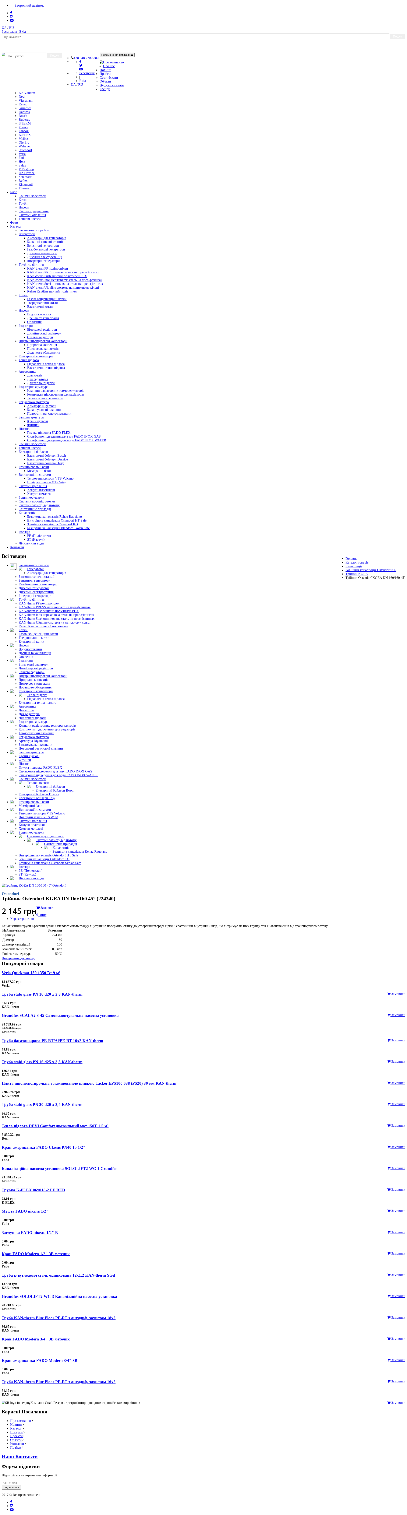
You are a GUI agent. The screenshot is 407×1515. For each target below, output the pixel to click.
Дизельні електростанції (44, 257)
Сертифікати (109, 77)
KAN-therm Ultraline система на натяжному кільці (63, 287)
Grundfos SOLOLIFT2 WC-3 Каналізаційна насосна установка (59, 1296)
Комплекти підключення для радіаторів (55, 394)
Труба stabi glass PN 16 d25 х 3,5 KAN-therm (42, 1062)
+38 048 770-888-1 (87, 58)
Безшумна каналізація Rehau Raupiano (54, 516)
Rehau (23, 104)
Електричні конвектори (36, 356)
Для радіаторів (37, 379)
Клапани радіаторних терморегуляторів (55, 390)
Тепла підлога (29, 360)
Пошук (397, 36)
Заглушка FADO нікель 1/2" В (30, 1232)
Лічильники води (31, 543)
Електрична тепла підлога (46, 367)
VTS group (26, 169)
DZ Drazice (27, 173)
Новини (105, 70)
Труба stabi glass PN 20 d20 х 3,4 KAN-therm (42, 1104)
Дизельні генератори (42, 253)
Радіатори (26, 325)
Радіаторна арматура (33, 387)
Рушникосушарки (31, 497)
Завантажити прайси (34, 230)
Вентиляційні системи (35, 474)
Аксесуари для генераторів (46, 238)
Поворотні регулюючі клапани (49, 413)
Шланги (25, 429)
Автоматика (27, 371)
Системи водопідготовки (37, 501)
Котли (23, 199)
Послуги (16, 1432)
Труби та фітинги (31, 264)
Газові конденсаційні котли (47, 299)
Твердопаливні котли (42, 303)
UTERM (25, 123)
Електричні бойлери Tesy (45, 463)
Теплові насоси (30, 219)
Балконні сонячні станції (45, 241)
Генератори (27, 234)
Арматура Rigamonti (41, 406)
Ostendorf (25, 150)
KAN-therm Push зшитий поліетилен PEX (57, 276)
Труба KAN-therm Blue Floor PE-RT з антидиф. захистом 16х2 (59, 1381)
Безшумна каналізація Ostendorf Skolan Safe (58, 528)
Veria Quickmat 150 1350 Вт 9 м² (31, 973)
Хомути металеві (39, 493)
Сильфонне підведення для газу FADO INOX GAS (64, 436)
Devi (22, 96)
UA (4, 27)
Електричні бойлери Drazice (47, 459)
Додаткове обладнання (43, 352)
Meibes (23, 138)
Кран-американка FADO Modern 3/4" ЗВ (39, 1360)
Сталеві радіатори (40, 337)
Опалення (34, 322)
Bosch (23, 116)
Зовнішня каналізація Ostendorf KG (52, 524)
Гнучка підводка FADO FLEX (49, 432)
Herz (22, 161)
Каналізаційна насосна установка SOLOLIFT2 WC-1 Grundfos (59, 1168)
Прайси (105, 74)
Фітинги (33, 425)
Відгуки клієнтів (112, 85)
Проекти (16, 1436)
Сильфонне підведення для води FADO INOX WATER (66, 440)
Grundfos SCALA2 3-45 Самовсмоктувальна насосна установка (60, 1015)
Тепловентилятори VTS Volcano (50, 478)
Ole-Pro (24, 142)
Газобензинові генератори (46, 249)
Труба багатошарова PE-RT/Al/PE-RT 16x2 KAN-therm (52, 1040)
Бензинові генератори (43, 245)
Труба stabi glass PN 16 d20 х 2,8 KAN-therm (42, 994)
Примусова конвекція (43, 348)
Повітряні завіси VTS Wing (46, 482)
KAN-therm (27, 93)
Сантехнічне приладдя (35, 509)
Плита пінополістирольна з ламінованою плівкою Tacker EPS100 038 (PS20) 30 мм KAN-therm (89, 1083)
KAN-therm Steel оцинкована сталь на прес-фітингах (65, 283)
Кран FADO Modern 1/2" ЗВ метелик (36, 1254)
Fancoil (24, 131)
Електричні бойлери (33, 451)
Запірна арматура (31, 417)
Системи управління (34, 211)
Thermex (25, 188)
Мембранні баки (39, 471)
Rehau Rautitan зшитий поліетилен (52, 291)
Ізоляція (24, 532)
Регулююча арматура (34, 402)
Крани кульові (37, 421)
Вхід (22, 31)
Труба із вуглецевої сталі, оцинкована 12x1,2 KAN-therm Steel (58, 1275)
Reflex (23, 180)
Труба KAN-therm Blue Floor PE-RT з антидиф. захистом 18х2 (59, 1318)
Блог (13, 192)
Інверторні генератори (43, 261)
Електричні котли (40, 306)
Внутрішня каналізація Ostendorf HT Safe (56, 520)
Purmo (23, 127)
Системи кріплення (33, 486)
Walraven (25, 146)
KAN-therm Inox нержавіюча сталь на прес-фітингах (64, 280)
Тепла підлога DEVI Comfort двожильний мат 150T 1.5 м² (55, 1126)
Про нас (109, 66)
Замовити (397, 994)
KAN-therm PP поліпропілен (47, 268)
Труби (23, 203)
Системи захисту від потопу (39, 505)
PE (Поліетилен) (39, 535)
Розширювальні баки (34, 467)
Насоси (24, 207)
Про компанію (113, 62)
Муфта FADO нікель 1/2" (25, 1211)
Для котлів (34, 375)
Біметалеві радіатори (42, 329)
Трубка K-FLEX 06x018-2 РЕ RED (33, 1190)
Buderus (24, 119)
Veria (22, 154)
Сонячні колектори (32, 196)
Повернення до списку (18, 958)
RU (11, 27)
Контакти (17, 547)
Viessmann (26, 100)
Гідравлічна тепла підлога (46, 364)
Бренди (105, 89)
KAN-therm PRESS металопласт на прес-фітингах (63, 272)
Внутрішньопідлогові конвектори (43, 341)
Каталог (16, 226)
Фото (14, 222)
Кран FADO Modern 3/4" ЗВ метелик (36, 1339)
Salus (22, 165)
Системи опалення (32, 215)
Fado (22, 157)
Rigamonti (26, 184)
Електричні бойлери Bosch (46, 455)
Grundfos (25, 108)
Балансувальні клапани (44, 409)
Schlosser (25, 177)
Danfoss (24, 112)
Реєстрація (10, 31)
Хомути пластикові (41, 490)
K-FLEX (25, 135)
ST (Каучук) (36, 539)
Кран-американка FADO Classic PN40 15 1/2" (43, 1147)
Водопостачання (39, 314)
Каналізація (27, 513)
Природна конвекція (42, 345)
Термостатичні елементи (45, 398)
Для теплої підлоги (41, 383)
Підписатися (11, 1487)
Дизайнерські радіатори (44, 333)
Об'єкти (105, 81)
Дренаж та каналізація (43, 318)
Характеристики (22, 918)
